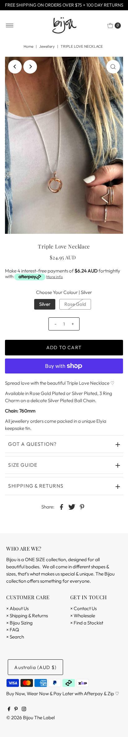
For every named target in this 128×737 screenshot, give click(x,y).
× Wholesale (82, 616)
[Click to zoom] (113, 67)
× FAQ (12, 630)
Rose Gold (75, 304)
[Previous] (15, 67)
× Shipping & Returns (27, 616)
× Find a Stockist (86, 623)
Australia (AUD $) (35, 667)
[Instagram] (24, 709)
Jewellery (47, 46)
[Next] (30, 67)
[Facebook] (9, 709)
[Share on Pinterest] (82, 506)
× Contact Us (83, 608)
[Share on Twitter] (71, 506)
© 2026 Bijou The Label (30, 717)
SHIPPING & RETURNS (35, 486)
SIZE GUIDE (22, 465)
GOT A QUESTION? (32, 444)
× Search (15, 637)
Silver (44, 304)
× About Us (17, 608)
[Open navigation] (10, 25)
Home (28, 46)
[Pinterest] (16, 709)
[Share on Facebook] (61, 506)
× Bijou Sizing (19, 623)
